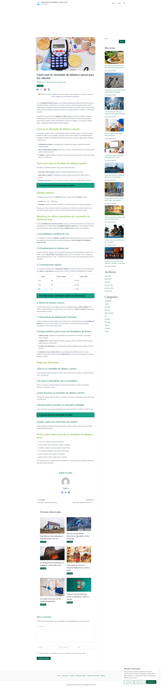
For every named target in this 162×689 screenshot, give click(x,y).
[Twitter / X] (65, 492)
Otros (106, 316)
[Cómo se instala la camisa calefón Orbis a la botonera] (114, 125)
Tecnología (108, 322)
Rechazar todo (140, 682)
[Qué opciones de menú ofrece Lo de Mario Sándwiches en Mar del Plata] (114, 57)
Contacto (72, 675)
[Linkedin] (49, 89)
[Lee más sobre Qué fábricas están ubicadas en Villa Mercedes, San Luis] (52, 525)
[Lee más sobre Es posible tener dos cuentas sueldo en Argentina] (52, 587)
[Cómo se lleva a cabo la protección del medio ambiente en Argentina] (114, 80)
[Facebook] (37, 89)
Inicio (58, 675)
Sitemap (102, 675)
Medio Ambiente (109, 313)
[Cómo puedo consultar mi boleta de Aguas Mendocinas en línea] (114, 147)
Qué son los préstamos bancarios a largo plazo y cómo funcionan (78, 536)
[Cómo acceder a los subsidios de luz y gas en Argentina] (114, 231)
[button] (124, 3)
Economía (40, 86)
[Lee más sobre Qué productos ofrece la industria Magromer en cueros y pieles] (79, 554)
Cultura (107, 304)
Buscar (106, 38)
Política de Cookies (81, 675)
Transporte (107, 328)
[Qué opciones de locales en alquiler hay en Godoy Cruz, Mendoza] (114, 189)
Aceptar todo (151, 682)
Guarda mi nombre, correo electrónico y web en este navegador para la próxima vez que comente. (62, 653)
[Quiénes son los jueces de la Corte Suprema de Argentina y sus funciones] (114, 253)
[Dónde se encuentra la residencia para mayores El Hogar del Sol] (114, 210)
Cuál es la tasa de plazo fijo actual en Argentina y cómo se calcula (78, 596)
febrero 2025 (108, 279)
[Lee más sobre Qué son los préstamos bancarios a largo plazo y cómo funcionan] (79, 524)
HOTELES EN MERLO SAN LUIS (54, 2)
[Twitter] (41, 89)
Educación (107, 310)
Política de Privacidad (93, 675)
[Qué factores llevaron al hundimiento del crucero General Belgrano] (114, 167)
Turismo (107, 331)
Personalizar (129, 682)
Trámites (107, 325)
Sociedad (107, 319)
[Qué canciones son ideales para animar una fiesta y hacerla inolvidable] (114, 103)
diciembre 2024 (109, 285)
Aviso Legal (65, 675)
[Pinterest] (45, 89)
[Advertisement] (81, 19)
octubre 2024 (108, 291)
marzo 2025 (108, 276)
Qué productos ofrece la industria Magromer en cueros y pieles (78, 567)
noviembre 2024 (109, 288)
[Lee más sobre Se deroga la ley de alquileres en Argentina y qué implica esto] (52, 553)
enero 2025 (108, 282)
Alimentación (108, 301)
